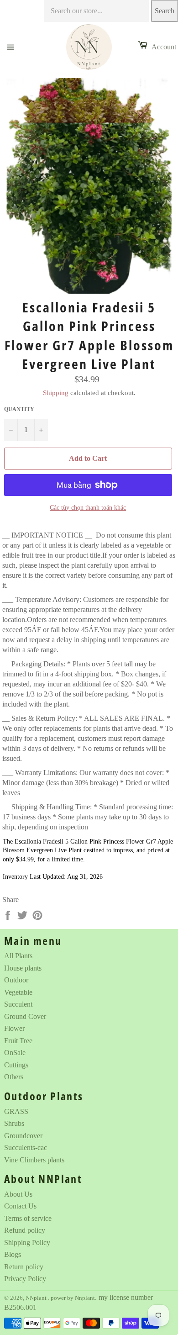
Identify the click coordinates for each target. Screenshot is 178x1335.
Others (13, 1077)
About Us (18, 1194)
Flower (14, 1028)
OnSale (15, 1052)
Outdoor (16, 980)
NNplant (37, 1298)
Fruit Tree (18, 1041)
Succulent (18, 1004)
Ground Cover (25, 1016)
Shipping (55, 392)
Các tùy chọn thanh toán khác (88, 507)
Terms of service (28, 1218)
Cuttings (16, 1065)
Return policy (23, 1267)
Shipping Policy (27, 1242)
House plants (23, 968)
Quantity (19, 409)
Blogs (12, 1254)
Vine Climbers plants (34, 1160)
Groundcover (23, 1136)
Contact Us (20, 1206)
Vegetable (18, 992)
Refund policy (24, 1230)
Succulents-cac (25, 1147)
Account (164, 47)
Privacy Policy (25, 1278)
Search (164, 11)
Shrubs (14, 1123)
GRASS (16, 1111)
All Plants (18, 956)
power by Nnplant (73, 1298)
